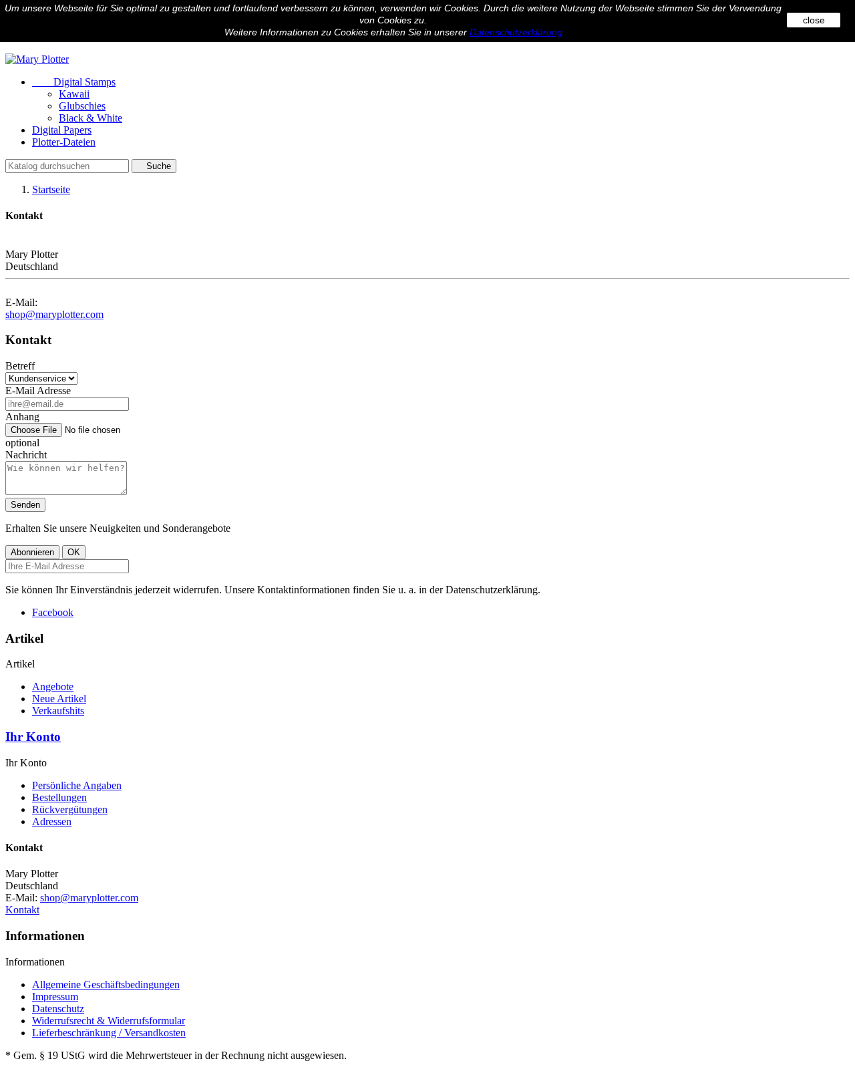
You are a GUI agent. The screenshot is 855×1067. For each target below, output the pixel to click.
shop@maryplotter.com (54, 314)
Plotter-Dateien (64, 142)
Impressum (55, 996)
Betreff (20, 365)
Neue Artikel (59, 698)
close (814, 20)
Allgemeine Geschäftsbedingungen (106, 984)
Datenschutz (58, 1008)
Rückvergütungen (70, 809)
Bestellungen (59, 797)
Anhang (22, 416)
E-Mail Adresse (38, 390)
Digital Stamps (74, 82)
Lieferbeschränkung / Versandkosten (109, 1032)
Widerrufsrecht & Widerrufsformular (108, 1020)
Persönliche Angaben (77, 785)
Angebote (52, 686)
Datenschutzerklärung (516, 32)
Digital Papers (62, 130)
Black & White (90, 118)
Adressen (51, 821)
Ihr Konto (33, 737)
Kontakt (22, 909)
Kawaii (74, 94)
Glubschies (82, 106)
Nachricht (26, 454)
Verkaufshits (58, 710)
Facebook (52, 612)
